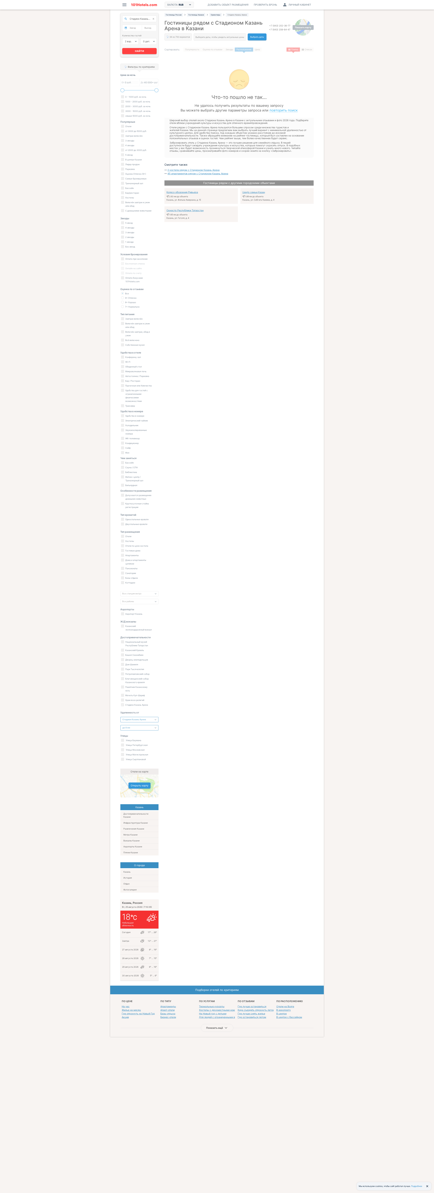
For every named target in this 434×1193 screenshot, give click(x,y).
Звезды (229, 49)
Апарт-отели (167, 1010)
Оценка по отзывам (212, 49)
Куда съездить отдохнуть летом (256, 1010)
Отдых (126, 883)
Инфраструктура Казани (135, 823)
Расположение (243, 49)
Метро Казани (130, 834)
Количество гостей (131, 35)
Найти (139, 51)
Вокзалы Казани (131, 840)
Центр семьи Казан (253, 192)
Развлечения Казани (133, 828)
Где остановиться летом (252, 1017)
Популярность (192, 49)
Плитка (294, 49)
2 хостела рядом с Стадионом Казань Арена (193, 170)
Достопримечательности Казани (135, 815)
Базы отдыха (167, 1013)
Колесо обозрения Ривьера (182, 192)
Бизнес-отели (168, 1017)
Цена (257, 49)
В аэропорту (283, 1010)
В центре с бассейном (289, 1017)
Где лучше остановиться (252, 1006)
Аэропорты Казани (132, 846)
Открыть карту (139, 785)
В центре (281, 1013)
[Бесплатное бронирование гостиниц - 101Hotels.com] (144, 5)
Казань (127, 872)
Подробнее (416, 1186)
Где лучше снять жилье (251, 1013)
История (127, 878)
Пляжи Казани (130, 852)
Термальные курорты (211, 1006)
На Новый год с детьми (212, 1013)
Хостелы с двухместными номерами (220, 1010)
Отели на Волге (285, 1006)
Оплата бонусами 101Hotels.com (134, 280)
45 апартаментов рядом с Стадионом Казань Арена (197, 173)
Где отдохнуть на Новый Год (138, 1013)
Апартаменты (168, 1006)
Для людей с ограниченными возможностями (226, 1017)
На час (126, 1006)
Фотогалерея (130, 889)
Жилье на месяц (131, 1010)
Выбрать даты (257, 37)
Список (308, 49)
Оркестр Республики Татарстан (185, 210)
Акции (125, 1017)
